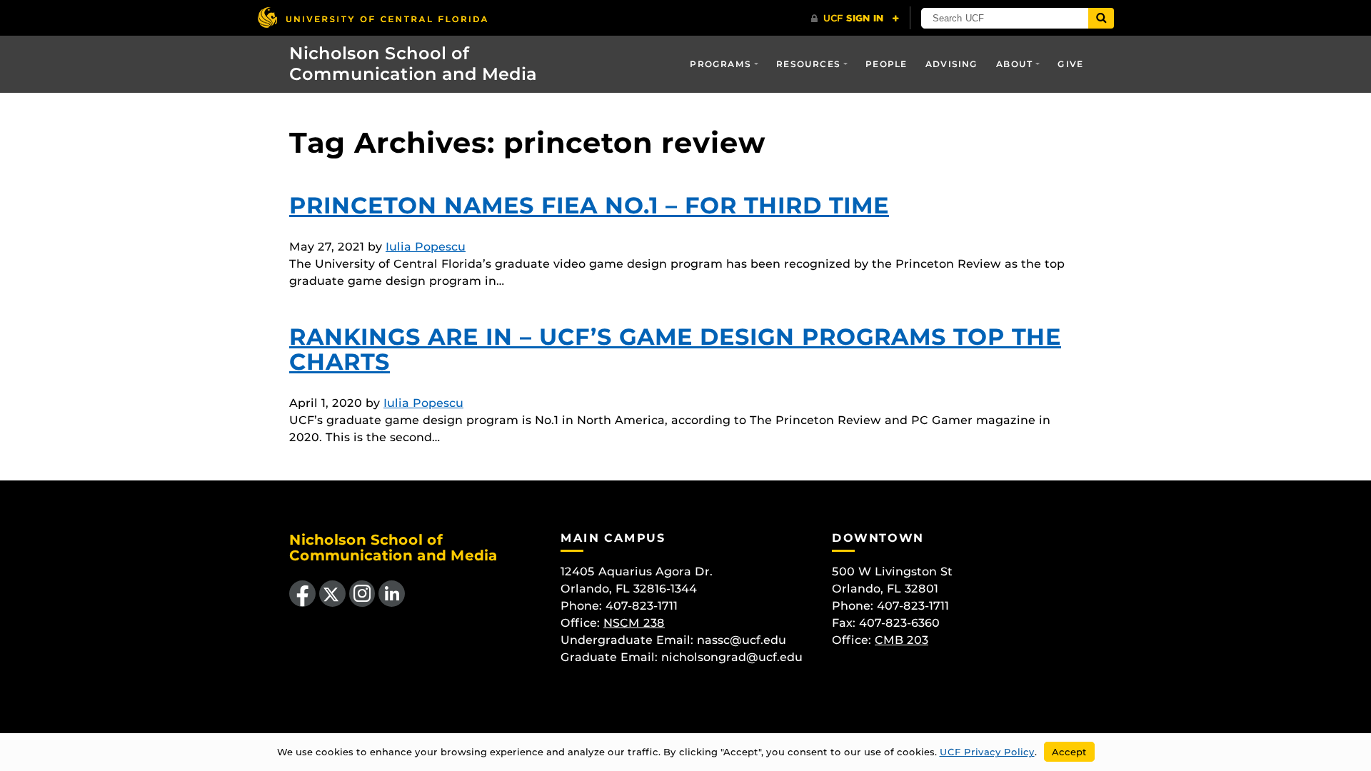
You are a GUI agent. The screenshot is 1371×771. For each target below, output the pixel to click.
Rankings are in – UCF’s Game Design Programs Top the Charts (675, 349)
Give (1070, 64)
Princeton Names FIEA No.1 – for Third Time (589, 205)
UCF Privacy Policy (987, 751)
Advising (951, 64)
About (1014, 64)
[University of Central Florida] (372, 17)
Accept (1069, 751)
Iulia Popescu (426, 246)
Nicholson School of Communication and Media (413, 63)
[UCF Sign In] (855, 18)
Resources (808, 64)
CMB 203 (901, 640)
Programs (720, 64)
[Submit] (1101, 18)
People (886, 64)
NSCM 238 (634, 623)
